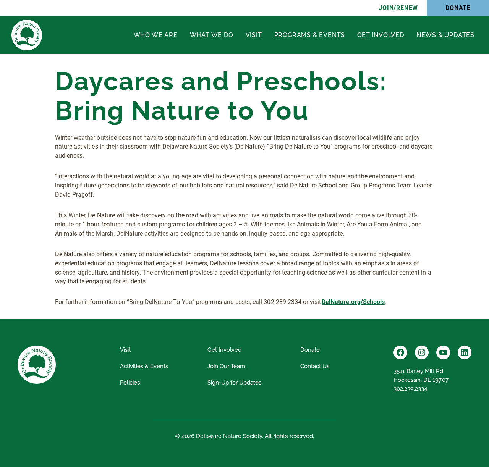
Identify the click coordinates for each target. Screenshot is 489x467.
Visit (254, 35)
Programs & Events (309, 35)
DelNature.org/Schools (353, 301)
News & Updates (445, 35)
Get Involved (380, 35)
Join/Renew (398, 7)
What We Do (211, 35)
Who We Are (156, 35)
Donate (458, 7)
